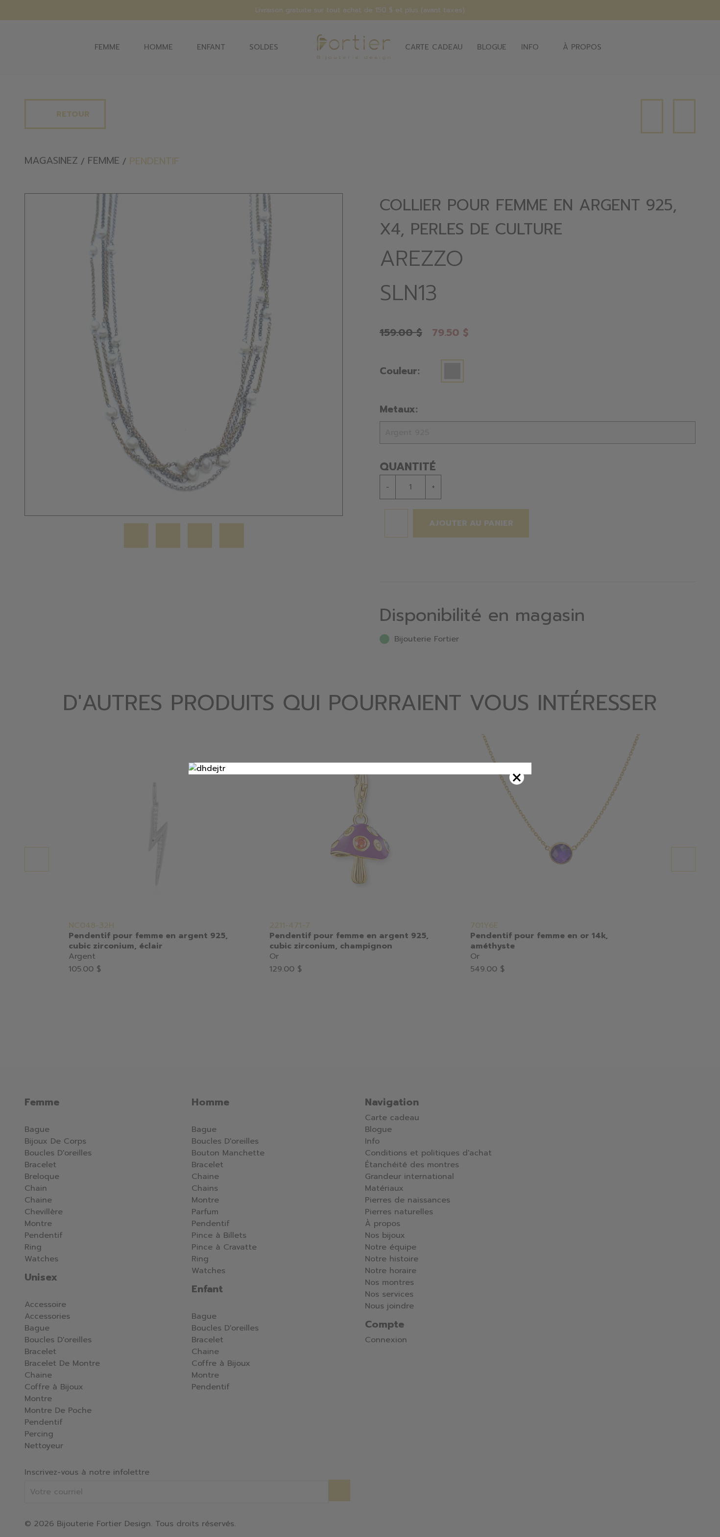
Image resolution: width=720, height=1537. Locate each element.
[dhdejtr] (360, 768)
